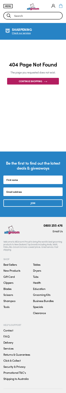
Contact (8, 330)
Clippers (8, 283)
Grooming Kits (41, 295)
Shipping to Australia (15, 379)
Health (37, 283)
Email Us (58, 231)
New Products (11, 270)
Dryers (37, 270)
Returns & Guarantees (16, 354)
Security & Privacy (14, 367)
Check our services (21, 33)
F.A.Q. (6, 336)
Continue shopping (30, 81)
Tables (36, 264)
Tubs (35, 277)
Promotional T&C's (14, 373)
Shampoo (9, 301)
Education (39, 289)
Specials (38, 307)
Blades (7, 289)
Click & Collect (11, 360)
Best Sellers (10, 264)
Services (8, 348)
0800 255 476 (53, 225)
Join (33, 203)
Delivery (8, 342)
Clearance (39, 313)
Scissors (8, 295)
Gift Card (9, 277)
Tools (6, 307)
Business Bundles (43, 301)
